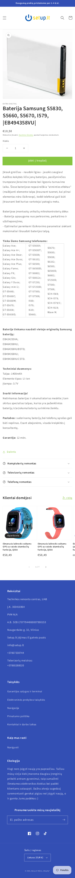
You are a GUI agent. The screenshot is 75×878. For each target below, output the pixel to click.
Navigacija (13, 708)
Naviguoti (13, 747)
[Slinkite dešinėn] (46, 567)
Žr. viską (67, 498)
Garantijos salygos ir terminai (24, 691)
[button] (5, 18)
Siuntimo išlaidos (26, 135)
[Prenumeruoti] (64, 820)
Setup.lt (34, 871)
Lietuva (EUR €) (35, 857)
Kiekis (6, 141)
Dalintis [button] (11, 452)
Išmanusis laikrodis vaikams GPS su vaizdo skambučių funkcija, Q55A (17, 547)
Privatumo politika (18, 716)
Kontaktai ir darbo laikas (21, 724)
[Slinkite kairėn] (29, 567)
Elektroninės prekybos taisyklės (26, 700)
